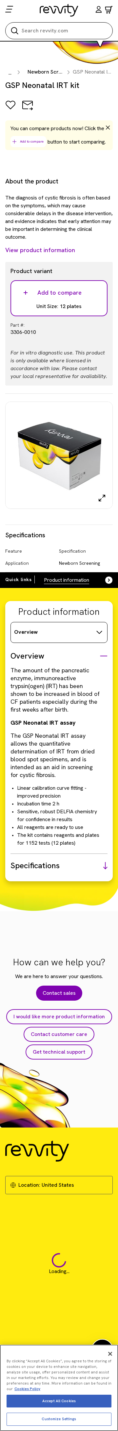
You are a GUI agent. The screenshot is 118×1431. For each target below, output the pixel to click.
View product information (40, 250)
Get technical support (59, 1051)
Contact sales (59, 993)
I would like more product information (59, 1016)
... (10, 72)
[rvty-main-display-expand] (102, 498)
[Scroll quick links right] (105, 580)
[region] (59, 1388)
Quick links (18, 579)
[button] (98, 10)
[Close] (110, 1354)
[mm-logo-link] (59, 10)
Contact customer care (59, 1034)
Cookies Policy (27, 1389)
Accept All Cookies (59, 1401)
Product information (66, 580)
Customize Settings (59, 1419)
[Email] (27, 109)
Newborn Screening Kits (56, 71)
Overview (26, 632)
